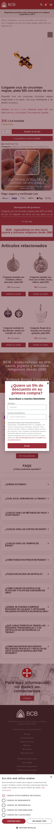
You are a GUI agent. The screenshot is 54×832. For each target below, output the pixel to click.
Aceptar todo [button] (13, 821)
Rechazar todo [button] (40, 821)
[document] (27, 416)
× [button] (51, 777)
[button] (27, 827)
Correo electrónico (16, 413)
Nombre (11, 404)
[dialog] (27, 803)
